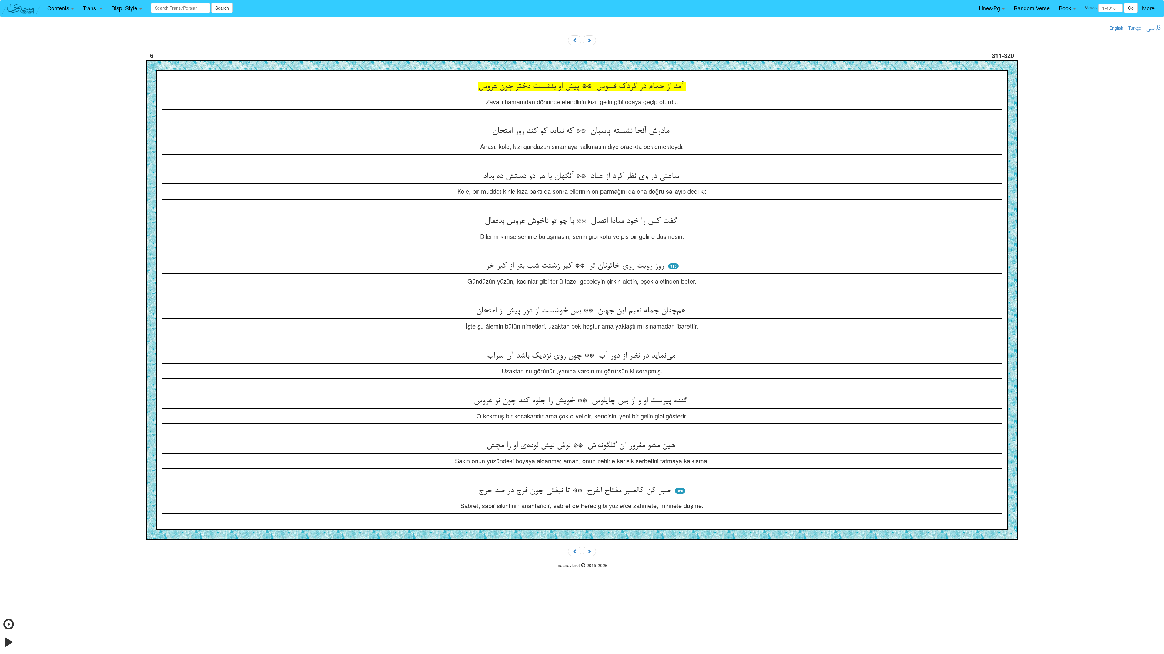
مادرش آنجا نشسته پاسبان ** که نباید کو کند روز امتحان (582, 131)
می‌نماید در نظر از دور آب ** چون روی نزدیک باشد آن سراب (582, 356)
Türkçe (1134, 28)
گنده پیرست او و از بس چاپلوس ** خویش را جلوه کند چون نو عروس (582, 401)
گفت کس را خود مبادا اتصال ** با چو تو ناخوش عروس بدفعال (582, 221)
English (1116, 28)
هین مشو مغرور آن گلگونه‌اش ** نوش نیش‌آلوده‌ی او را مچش (582, 446)
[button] (60, 8)
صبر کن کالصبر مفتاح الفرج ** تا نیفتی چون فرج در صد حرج (576, 491)
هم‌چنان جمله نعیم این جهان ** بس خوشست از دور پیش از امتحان (582, 311)
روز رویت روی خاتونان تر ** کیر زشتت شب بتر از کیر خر (576, 266)
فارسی (1153, 28)
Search (222, 8)
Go (1131, 8)
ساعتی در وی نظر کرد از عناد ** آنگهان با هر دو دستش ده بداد (582, 176)
